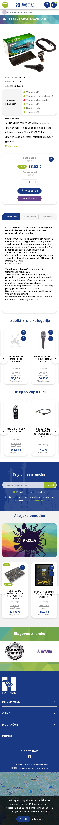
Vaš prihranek (29, 172)
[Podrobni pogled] (29, 52)
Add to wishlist (51, 159)
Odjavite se (40, 492)
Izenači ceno (29, 198)
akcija (8, 584)
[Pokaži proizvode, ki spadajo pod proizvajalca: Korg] (44, 651)
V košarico (31, 190)
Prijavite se (21, 492)
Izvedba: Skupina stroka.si (36, 765)
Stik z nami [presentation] (47, 217)
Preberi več (37, 819)
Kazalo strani (17, 765)
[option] (15, 356)
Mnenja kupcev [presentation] (29, 217)
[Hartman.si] (9, 685)
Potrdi (23, 819)
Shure (22, 77)
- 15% (6, 565)
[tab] (11, 216)
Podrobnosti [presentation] (11, 217)
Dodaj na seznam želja (23, 332)
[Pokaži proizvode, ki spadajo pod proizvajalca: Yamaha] (14, 651)
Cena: (22, 166)
